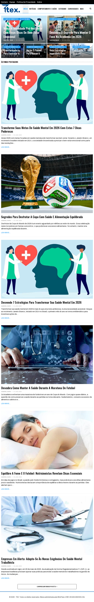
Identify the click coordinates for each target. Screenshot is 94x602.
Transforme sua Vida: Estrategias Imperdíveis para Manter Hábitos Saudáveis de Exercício (58, 55)
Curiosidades (73, 8)
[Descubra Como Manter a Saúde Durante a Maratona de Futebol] (47, 354)
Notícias (32, 8)
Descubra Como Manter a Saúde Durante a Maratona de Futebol (38, 388)
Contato (4, 2)
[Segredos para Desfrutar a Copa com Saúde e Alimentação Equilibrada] (47, 183)
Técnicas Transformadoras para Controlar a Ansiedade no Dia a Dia (11, 53)
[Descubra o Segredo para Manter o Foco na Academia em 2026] (70, 29)
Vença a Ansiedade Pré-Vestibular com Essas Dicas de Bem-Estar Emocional (23, 32)
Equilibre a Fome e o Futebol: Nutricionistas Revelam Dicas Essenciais (41, 473)
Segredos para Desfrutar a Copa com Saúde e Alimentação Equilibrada (42, 217)
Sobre (39, 2)
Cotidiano (62, 8)
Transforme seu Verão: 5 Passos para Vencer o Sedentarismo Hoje (35, 51)
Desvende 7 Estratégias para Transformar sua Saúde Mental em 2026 (41, 302)
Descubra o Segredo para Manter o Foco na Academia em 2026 (70, 34)
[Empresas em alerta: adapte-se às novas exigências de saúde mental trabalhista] (47, 525)
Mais (82, 8)
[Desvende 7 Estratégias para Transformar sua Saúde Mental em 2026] (47, 269)
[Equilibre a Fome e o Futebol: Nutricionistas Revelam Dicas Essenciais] (47, 440)
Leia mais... (6, 147)
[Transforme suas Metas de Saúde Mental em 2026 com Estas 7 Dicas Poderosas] (47, 94)
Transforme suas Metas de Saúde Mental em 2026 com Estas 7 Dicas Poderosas (41, 129)
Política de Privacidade (26, 2)
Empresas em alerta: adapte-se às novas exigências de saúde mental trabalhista (41, 561)
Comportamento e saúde (47, 8)
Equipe (12, 2)
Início (25, 8)
